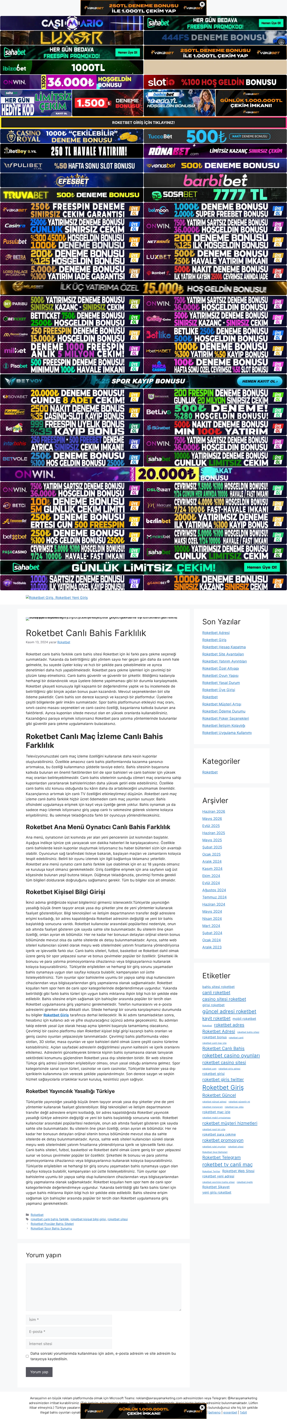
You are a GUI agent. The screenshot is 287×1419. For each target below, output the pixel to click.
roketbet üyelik (245, 1182)
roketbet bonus (214, 1037)
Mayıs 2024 (212, 911)
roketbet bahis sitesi (248, 1032)
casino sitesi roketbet (224, 999)
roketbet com (209, 1068)
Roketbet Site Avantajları (223, 654)
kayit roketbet (216, 1018)
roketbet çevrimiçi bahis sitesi (218, 1182)
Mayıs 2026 (212, 819)
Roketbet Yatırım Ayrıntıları (224, 661)
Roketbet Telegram (221, 1157)
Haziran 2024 (213, 904)
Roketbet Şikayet (216, 1187)
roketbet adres (229, 1024)
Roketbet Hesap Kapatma (224, 647)
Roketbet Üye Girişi (218, 690)
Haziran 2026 (213, 811)
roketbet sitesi (118, 1219)
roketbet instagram (212, 1107)
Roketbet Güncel (219, 1095)
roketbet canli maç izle (214, 1043)
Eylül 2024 (211, 883)
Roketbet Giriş (214, 640)
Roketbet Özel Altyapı (220, 668)
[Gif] (143, 288)
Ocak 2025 (211, 854)
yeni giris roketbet (216, 1192)
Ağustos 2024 (214, 890)
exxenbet (230, 1412)
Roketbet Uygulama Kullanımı (227, 733)
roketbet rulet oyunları (214, 1146)
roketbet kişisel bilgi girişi (88, 1219)
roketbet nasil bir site (213, 1129)
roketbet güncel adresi (214, 1101)
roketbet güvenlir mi (239, 1101)
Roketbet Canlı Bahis (223, 1048)
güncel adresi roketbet (229, 1011)
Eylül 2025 (211, 826)
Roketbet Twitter (211, 1171)
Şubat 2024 (212, 933)
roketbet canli (236, 1037)
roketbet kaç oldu (234, 1107)
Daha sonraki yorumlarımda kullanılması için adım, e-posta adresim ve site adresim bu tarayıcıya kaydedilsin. (103, 1356)
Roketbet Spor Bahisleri (215, 1152)
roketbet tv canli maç (227, 1164)
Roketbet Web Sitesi (238, 1171)
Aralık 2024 (212, 861)
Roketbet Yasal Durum (221, 683)
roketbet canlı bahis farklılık (50, 1219)
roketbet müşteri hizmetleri (229, 1123)
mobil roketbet (244, 1019)
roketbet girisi (213, 1074)
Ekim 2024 (211, 876)
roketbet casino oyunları (231, 1055)
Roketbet (37, 1214)
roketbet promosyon (223, 1140)
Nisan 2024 (212, 919)
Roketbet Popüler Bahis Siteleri (52, 1224)
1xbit (243, 1412)
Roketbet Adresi (216, 633)
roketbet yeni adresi (218, 1176)
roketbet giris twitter (223, 1079)
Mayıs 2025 (212, 840)
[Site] (71, 210)
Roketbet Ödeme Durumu (223, 711)
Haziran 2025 (213, 833)
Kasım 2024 (212, 869)
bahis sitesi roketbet (218, 987)
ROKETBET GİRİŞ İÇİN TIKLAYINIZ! (143, 122)
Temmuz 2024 (214, 897)
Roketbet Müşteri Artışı (221, 704)
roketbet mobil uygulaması (216, 1117)
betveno (214, 1412)
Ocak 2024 (211, 940)
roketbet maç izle (216, 1112)
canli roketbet (216, 992)
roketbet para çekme (219, 1134)
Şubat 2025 (212, 847)
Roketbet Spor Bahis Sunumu (51, 1228)
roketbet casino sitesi (224, 1062)
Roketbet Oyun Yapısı (220, 675)
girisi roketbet (213, 1005)
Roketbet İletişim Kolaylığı (223, 725)
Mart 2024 (211, 926)
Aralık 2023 (212, 947)
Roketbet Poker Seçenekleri (225, 718)
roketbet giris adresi (229, 1068)
